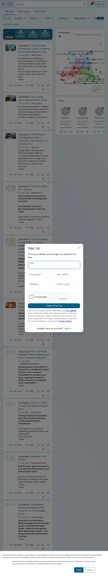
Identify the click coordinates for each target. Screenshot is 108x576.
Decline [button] (90, 570)
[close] (79, 248)
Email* (32, 263)
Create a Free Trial (54, 306)
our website (71, 310)
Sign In (67, 328)
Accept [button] (78, 570)
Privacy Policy (66, 321)
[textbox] (54, 265)
